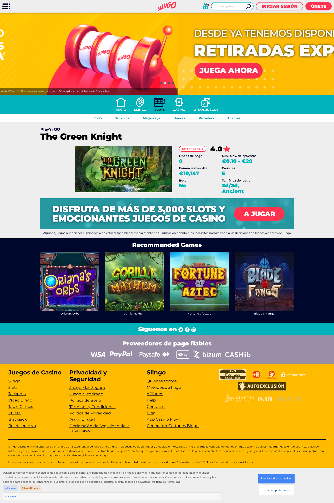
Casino (179, 110)
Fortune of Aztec (199, 313)
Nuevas (179, 118)
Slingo (140, 110)
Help (151, 400)
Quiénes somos (162, 381)
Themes (233, 118)
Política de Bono (85, 400)
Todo (98, 118)
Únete (318, 6)
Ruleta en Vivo (22, 425)
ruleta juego (16, 451)
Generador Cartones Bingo (173, 425)
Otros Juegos (205, 110)
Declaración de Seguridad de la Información (99, 428)
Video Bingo (20, 400)
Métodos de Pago (164, 387)
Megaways (151, 118)
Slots (159, 110)
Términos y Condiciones (92, 406)
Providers (206, 118)
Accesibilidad (82, 419)
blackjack (314, 446)
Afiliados (155, 393)
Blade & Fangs (264, 313)
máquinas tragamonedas (269, 446)
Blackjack (17, 419)
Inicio (121, 110)
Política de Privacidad (90, 413)
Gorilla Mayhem (135, 313)
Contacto (156, 406)
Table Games (20, 406)
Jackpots (122, 118)
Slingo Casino (17, 446)
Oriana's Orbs (69, 313)
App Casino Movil (163, 419)
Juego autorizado (86, 394)
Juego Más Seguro (87, 387)
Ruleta (14, 413)
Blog (151, 413)
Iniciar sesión (280, 6)
